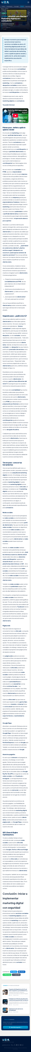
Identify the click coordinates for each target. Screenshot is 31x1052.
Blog (2, 8)
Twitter (14, 971)
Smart (22, 6)
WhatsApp (7, 974)
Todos (3, 6)
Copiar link (17, 974)
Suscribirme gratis (16, 1027)
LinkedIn (22, 971)
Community (9, 6)
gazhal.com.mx (6, 1045)
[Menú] (28, 2)
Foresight (16, 6)
